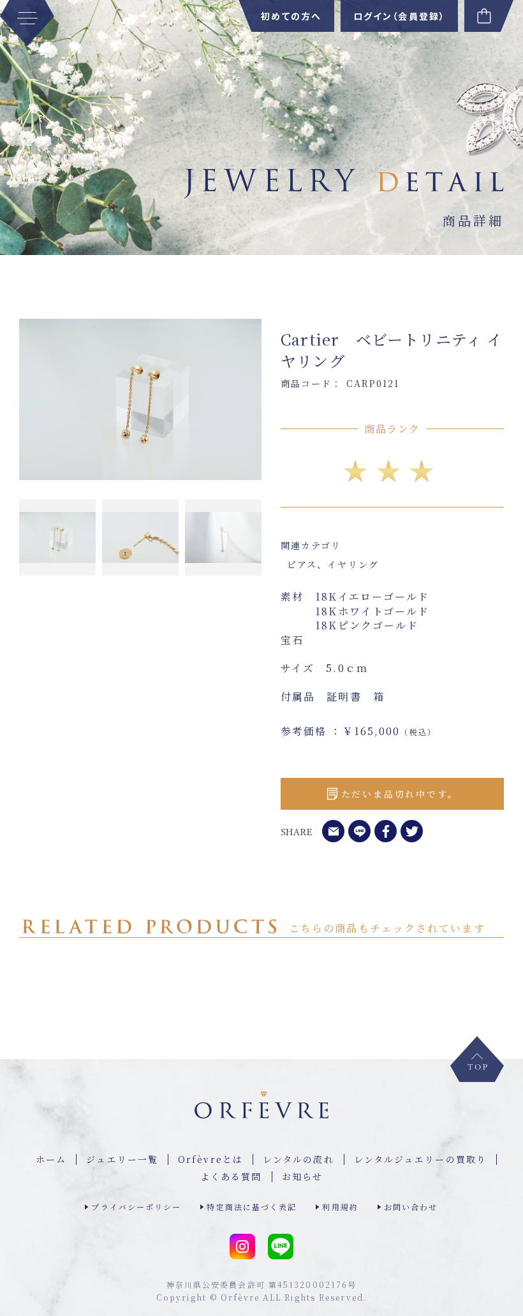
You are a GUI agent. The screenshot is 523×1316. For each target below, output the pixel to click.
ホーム (51, 1159)
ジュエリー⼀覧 (122, 1159)
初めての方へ (291, 16)
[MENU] (27, 23)
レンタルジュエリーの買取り (420, 1159)
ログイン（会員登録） (399, 16)
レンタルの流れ (298, 1159)
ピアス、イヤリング (333, 564)
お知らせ (302, 1176)
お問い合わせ (411, 1206)
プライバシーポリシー (136, 1206)
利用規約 (340, 1206)
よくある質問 (231, 1176)
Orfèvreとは (210, 1159)
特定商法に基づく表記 (252, 1206)
